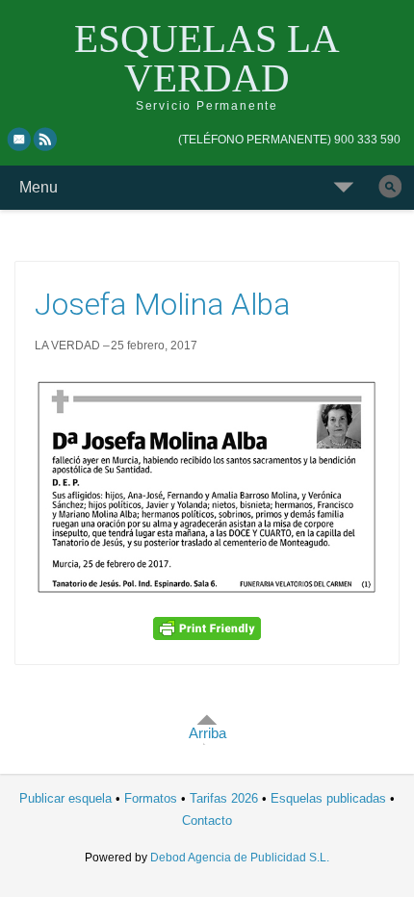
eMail (19, 138)
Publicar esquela (65, 798)
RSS (46, 138)
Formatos (150, 798)
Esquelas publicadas (328, 798)
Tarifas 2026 (224, 798)
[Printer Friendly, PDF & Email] (207, 627)
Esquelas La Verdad (207, 58)
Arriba (207, 733)
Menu (38, 187)
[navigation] (289, 139)
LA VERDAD (67, 345)
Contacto (207, 820)
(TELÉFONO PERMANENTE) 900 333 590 (289, 139)
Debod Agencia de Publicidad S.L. (239, 857)
